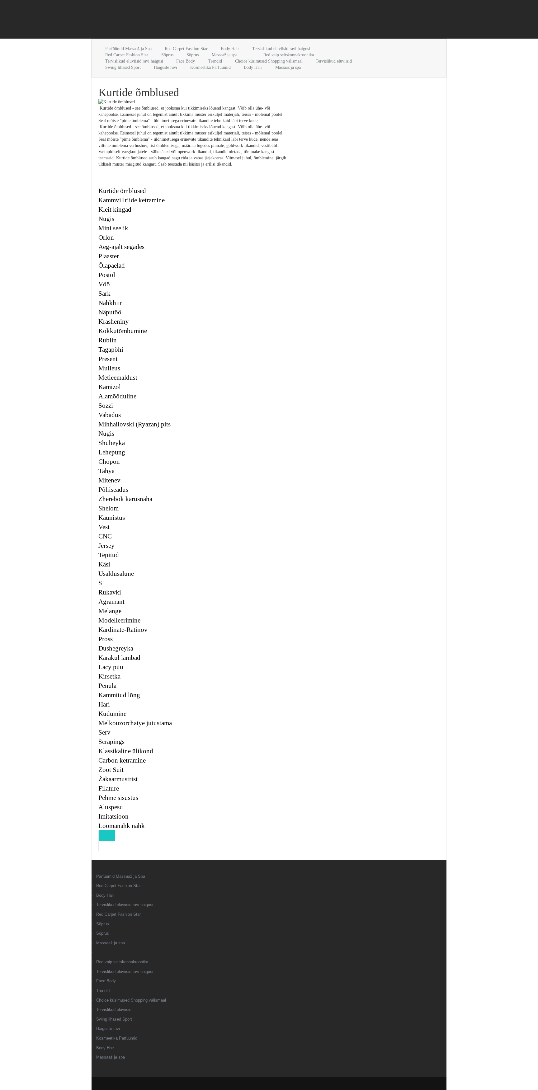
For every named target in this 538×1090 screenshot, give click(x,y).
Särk (104, 293)
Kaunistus (111, 517)
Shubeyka (111, 443)
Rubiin (107, 340)
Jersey (106, 545)
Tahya (106, 471)
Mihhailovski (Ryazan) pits (134, 424)
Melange (109, 611)
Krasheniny (113, 321)
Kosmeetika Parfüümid (210, 67)
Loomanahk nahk (121, 825)
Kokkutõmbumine (122, 331)
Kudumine (112, 713)
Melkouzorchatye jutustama (135, 723)
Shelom (108, 508)
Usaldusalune (116, 573)
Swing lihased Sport (123, 67)
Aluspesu (110, 807)
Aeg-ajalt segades (121, 247)
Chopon (109, 461)
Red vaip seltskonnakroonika (288, 55)
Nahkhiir (110, 303)
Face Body (185, 61)
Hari (104, 704)
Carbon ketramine (122, 760)
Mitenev (109, 480)
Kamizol (109, 387)
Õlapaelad (111, 265)
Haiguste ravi (165, 67)
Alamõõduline (117, 396)
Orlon (106, 237)
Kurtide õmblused (122, 191)
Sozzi (105, 405)
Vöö (104, 284)
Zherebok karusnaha (125, 499)
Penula (107, 685)
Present (108, 359)
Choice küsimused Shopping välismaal (269, 61)
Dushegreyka (115, 648)
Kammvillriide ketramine (131, 200)
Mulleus (109, 368)
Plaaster (108, 256)
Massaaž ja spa (224, 55)
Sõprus (167, 55)
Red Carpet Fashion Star (186, 48)
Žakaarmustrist (118, 779)
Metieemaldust (117, 377)
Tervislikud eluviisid (334, 61)
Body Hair (230, 48)
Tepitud (108, 555)
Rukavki (109, 592)
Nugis (106, 219)
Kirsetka (109, 676)
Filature (108, 788)
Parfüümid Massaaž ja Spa (128, 48)
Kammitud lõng (119, 695)
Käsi (104, 564)
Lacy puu (110, 667)
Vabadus (109, 415)
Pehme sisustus (118, 797)
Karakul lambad (119, 657)
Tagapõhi (110, 349)
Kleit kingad (114, 209)
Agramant (111, 601)
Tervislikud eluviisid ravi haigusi (281, 48)
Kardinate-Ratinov (123, 629)
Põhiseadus (113, 489)
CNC (105, 536)
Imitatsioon (113, 816)
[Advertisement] (164, 20)
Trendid (215, 61)
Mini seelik (113, 228)
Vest (104, 527)
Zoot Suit (111, 769)
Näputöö (109, 312)
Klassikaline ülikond (125, 751)
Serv (104, 732)
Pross (105, 639)
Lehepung (111, 452)
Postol (106, 275)
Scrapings (111, 741)
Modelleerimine (119, 620)
